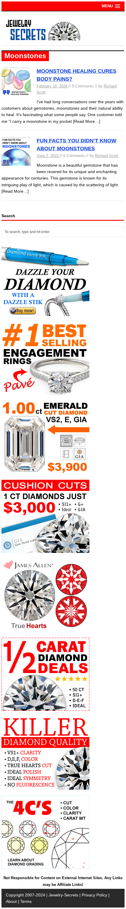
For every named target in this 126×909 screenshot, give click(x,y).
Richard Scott (106, 155)
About (11, 901)
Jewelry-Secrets (63, 895)
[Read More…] (86, 121)
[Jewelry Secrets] (43, 39)
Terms (26, 901)
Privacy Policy (94, 895)
